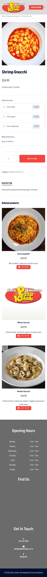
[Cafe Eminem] (13, 7)
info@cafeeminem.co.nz (23, 549)
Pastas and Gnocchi (13, 16)
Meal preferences (8, 137)
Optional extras (7, 100)
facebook (23, 556)
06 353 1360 (23, 541)
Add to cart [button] (25, 336)
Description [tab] (7, 183)
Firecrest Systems (36, 572)
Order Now (36, 7)
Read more (25, 267)
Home (4, 16)
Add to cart (32, 158)
